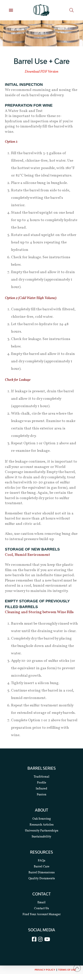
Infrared (41, 789)
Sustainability (41, 836)
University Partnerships (41, 831)
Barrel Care (41, 867)
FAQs (41, 861)
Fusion (41, 795)
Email (41, 903)
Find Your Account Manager (42, 914)
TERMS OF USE (67, 969)
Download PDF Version (41, 71)
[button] (11, 10)
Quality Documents (41, 879)
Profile (41, 783)
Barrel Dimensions (42, 873)
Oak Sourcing (41, 819)
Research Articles (42, 825)
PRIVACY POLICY (45, 969)
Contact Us (41, 908)
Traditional (41, 777)
